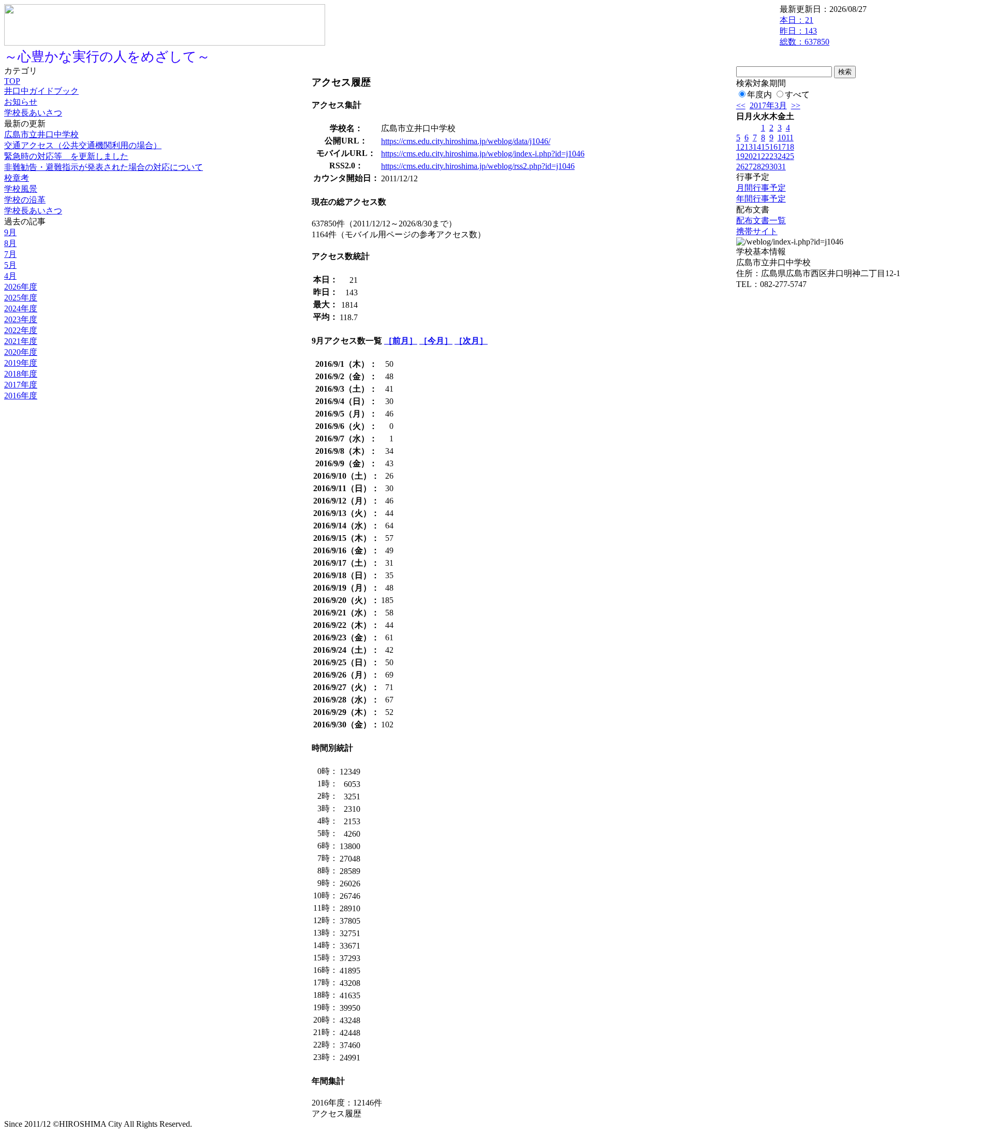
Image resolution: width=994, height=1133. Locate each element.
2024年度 (20, 308)
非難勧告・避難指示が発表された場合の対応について (103, 167)
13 (748, 146)
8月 (10, 243)
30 (773, 166)
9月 (10, 232)
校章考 (16, 178)
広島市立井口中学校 (41, 134)
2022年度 (20, 330)
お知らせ (20, 101)
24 (782, 156)
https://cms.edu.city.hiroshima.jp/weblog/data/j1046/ (465, 141)
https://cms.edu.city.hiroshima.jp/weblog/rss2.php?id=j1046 (478, 166)
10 (782, 137)
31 (782, 166)
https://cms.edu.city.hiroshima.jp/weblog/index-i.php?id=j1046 (482, 153)
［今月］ (435, 340)
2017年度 (20, 384)
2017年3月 (768, 105)
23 (773, 156)
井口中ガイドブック (41, 91)
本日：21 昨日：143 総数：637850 (804, 31)
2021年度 (20, 341)
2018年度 (20, 373)
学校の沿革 (25, 199)
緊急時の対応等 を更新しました (66, 156)
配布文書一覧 (761, 220)
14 (757, 146)
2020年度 (20, 352)
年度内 (759, 94)
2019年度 (20, 362)
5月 (10, 265)
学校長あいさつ (33, 112)
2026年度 (20, 286)
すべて (797, 94)
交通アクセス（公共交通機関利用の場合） (83, 145)
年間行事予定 (761, 198)
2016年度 (20, 395)
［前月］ (400, 340)
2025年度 (20, 297)
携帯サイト (757, 231)
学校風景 (20, 188)
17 (782, 146)
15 (765, 146)
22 (765, 156)
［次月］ (471, 340)
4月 (10, 275)
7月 (10, 254)
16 (773, 146)
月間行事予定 (761, 187)
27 (748, 166)
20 (748, 156)
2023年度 (20, 319)
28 (757, 166)
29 (765, 166)
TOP (12, 81)
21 (757, 156)
